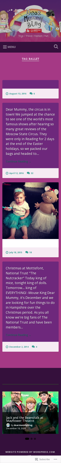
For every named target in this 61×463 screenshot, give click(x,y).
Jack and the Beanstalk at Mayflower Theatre (24, 419)
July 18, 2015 (15, 252)
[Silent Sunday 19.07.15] (30, 210)
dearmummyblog (23, 425)
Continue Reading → (18, 161)
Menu (12, 47)
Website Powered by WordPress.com (30, 451)
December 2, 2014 (18, 346)
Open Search (55, 47)
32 (32, 173)
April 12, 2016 (16, 173)
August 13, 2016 (17, 93)
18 (30, 252)
